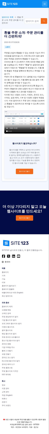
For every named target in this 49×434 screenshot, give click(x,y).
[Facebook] (4, 256)
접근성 (36, 427)
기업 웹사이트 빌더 (9, 320)
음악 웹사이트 (7, 330)
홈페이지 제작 (7, 306)
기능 (3, 279)
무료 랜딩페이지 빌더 (10, 317)
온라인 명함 (6, 344)
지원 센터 (5, 388)
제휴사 (4, 399)
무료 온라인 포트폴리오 (11, 337)
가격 (3, 275)
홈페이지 (5, 272)
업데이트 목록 (7, 17)
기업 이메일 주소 (8, 347)
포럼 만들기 (6, 354)
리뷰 (3, 282)
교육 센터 (5, 392)
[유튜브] (18, 256)
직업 (7, 395)
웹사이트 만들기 (24, 171)
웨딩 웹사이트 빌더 (9, 334)
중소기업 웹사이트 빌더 (11, 340)
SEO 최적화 (6, 374)
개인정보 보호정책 (21, 427)
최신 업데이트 (7, 296)
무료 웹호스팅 (7, 368)
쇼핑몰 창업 (6, 310)
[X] (8, 256)
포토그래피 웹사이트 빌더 (12, 323)
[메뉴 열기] (44, 3)
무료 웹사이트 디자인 (10, 371)
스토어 (7, 47)
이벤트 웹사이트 (8, 327)
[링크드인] (13, 256)
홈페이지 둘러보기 (9, 286)
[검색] (44, 21)
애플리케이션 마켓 (12, 292)
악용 (30, 427)
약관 (12, 427)
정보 (3, 385)
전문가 (4, 402)
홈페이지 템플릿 (8, 289)
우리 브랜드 (6, 405)
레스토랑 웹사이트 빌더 (11, 361)
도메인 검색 (6, 313)
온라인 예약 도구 (8, 364)
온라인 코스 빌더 (8, 357)
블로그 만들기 (7, 351)
